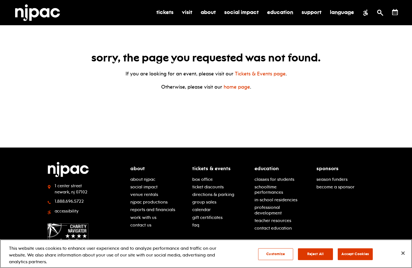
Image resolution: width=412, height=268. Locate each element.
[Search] (380, 12)
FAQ (195, 225)
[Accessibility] (365, 12)
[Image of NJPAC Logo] (39, 12)
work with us (143, 217)
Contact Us (140, 225)
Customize (275, 254)
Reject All (315, 254)
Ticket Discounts (208, 187)
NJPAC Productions (149, 202)
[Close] (403, 253)
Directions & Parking (213, 194)
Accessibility (66, 211)
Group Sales (204, 202)
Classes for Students (274, 179)
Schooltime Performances (268, 189)
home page (237, 87)
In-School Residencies (275, 199)
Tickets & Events (211, 168)
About (137, 168)
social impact (144, 187)
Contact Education (273, 228)
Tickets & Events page (260, 74)
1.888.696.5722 (69, 201)
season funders (332, 179)
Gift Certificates (207, 217)
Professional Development (268, 210)
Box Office (202, 179)
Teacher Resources (272, 220)
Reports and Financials (152, 209)
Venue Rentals (144, 194)
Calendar (201, 209)
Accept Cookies (355, 254)
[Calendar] (395, 12)
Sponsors (327, 168)
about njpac (142, 179)
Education (266, 168)
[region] (206, 253)
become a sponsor (335, 187)
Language (342, 12)
